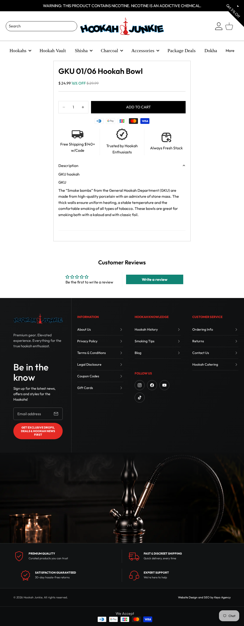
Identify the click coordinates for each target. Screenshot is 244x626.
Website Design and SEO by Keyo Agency (204, 597)
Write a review (155, 279)
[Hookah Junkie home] (38, 318)
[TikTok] (140, 398)
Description (68, 165)
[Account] (219, 26)
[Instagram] (140, 385)
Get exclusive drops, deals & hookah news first (38, 431)
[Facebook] (152, 385)
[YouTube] (164, 385)
